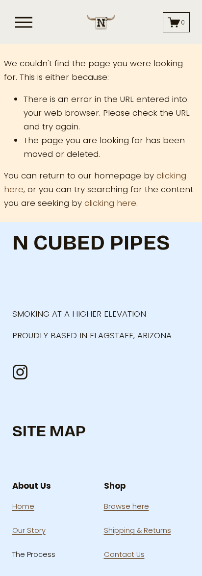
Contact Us (124, 554)
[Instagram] (20, 372)
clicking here (110, 203)
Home (23, 506)
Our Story (29, 530)
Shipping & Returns (137, 530)
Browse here (126, 506)
